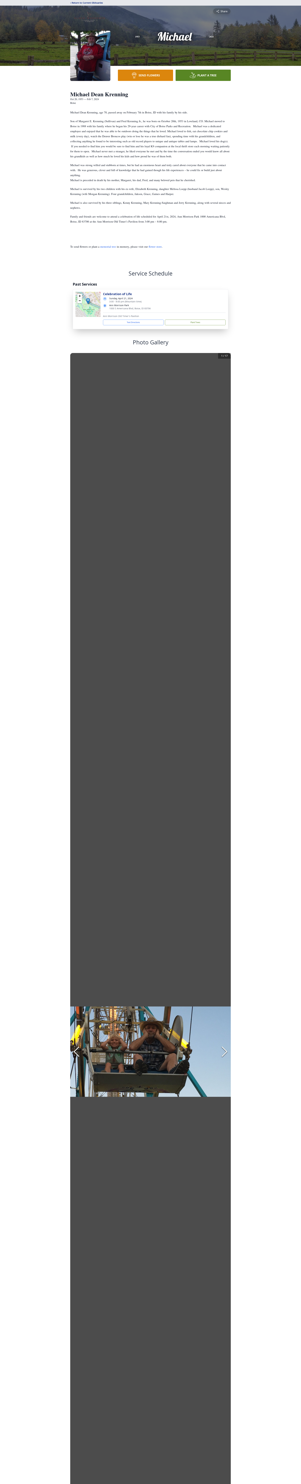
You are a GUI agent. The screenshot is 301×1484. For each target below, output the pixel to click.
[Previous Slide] (76, 1051)
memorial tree (108, 246)
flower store (155, 246)
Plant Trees (195, 322)
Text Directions (133, 322)
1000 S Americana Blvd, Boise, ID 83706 (130, 308)
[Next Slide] (224, 1051)
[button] (88, 301)
